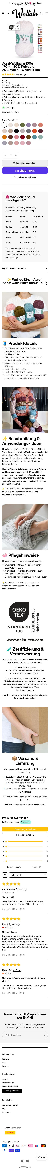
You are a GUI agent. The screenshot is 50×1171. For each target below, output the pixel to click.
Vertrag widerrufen (12, 1091)
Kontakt (5, 1066)
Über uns (5, 1059)
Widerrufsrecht (8, 1083)
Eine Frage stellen (25, 834)
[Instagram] (22, 1161)
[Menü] (3, 13)
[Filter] (5, 875)
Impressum (6, 1112)
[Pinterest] (27, 1161)
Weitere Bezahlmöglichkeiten (25, 177)
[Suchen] (9, 13)
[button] (8, 74)
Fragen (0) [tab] (36, 867)
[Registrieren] (44, 1035)
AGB (4, 1109)
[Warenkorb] (47, 13)
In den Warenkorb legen (26, 163)
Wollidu (28, 1167)
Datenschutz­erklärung (10, 1105)
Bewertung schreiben (25, 829)
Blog (3, 1063)
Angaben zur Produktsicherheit (14, 269)
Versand (5, 1079)
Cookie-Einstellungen (10, 1086)
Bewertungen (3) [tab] (14, 867)
